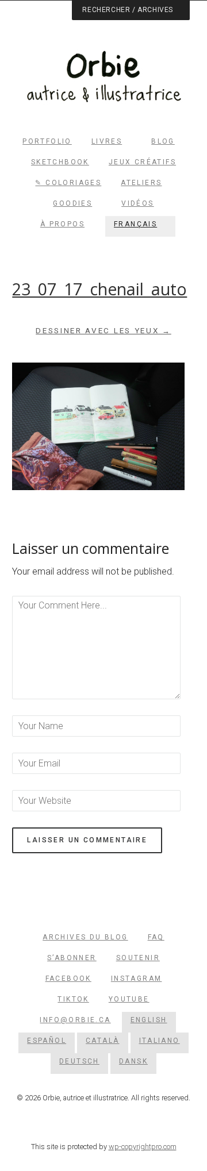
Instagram (136, 978)
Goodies (72, 203)
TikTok (73, 999)
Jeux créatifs (142, 162)
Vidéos (137, 203)
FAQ (156, 937)
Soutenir (138, 958)
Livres (106, 141)
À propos (62, 224)
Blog (163, 141)
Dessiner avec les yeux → (103, 330)
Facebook (68, 978)
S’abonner (72, 958)
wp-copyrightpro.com (143, 1146)
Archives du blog (85, 937)
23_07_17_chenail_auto (99, 289)
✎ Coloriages (68, 183)
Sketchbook (60, 162)
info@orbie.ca (75, 1020)
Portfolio (47, 141)
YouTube (129, 999)
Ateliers (141, 183)
